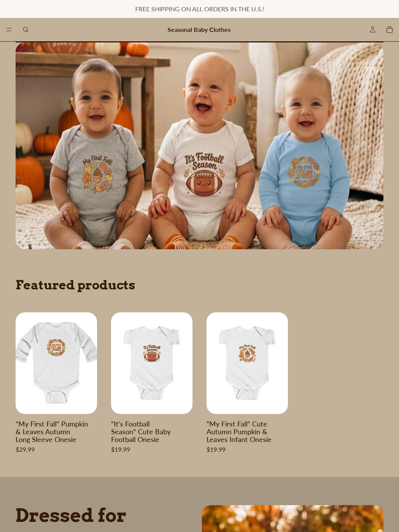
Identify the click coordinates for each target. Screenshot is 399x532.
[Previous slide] (24, 363)
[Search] (25, 29)
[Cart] (389, 29)
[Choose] (85, 402)
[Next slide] (88, 363)
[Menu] (9, 30)
